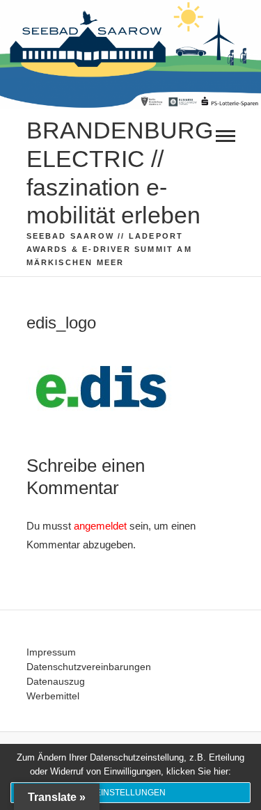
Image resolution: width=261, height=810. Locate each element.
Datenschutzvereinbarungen (88, 666)
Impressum (51, 652)
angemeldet (100, 526)
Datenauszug (55, 681)
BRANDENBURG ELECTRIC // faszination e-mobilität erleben (119, 172)
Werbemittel (52, 695)
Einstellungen (130, 792)
